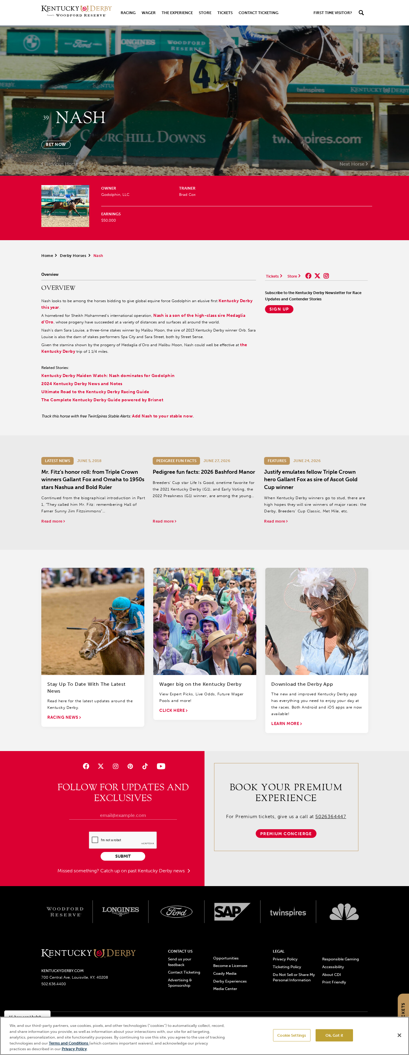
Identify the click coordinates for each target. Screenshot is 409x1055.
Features (277, 460)
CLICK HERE (172, 710)
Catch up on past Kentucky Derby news (143, 871)
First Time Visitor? (332, 12)
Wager (149, 12)
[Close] (399, 1035)
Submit (123, 856)
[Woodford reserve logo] (65, 912)
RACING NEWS (63, 717)
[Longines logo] (121, 912)
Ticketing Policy (287, 967)
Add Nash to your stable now (162, 416)
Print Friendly (334, 982)
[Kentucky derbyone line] (88, 954)
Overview (49, 274)
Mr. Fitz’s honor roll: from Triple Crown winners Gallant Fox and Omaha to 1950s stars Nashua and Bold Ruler (92, 479)
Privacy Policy (285, 959)
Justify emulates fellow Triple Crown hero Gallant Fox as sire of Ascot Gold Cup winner (311, 479)
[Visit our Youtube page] (159, 766)
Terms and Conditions (69, 1043)
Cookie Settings (291, 1035)
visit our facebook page (308, 275)
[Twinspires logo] (288, 912)
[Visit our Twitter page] (100, 766)
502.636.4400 (53, 984)
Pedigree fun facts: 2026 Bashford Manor (204, 472)
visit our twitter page (317, 275)
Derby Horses (73, 255)
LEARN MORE (285, 723)
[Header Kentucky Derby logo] (76, 12)
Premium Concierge (286, 833)
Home (47, 255)
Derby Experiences (230, 981)
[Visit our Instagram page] (115, 766)
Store (205, 12)
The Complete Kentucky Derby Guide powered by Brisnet (102, 399)
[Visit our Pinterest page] (130, 766)
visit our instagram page (326, 275)
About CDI (331, 974)
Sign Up (279, 309)
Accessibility (333, 967)
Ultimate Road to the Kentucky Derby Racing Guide (95, 391)
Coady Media (225, 973)
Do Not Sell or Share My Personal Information (294, 977)
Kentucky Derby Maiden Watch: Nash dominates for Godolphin (108, 375)
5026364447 (330, 816)
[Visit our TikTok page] (145, 766)
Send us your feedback (179, 962)
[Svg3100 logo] (344, 912)
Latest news (57, 460)
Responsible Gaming (340, 959)
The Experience (177, 12)
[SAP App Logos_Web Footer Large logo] (232, 912)
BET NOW (56, 144)
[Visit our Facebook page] (85, 766)
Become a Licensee (230, 965)
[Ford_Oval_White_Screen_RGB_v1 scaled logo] (176, 911)
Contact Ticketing (258, 12)
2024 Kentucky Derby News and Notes (81, 383)
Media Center (225, 988)
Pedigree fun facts (176, 460)
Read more (52, 521)
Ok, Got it (334, 1035)
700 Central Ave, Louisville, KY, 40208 (74, 977)
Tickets (225, 12)
